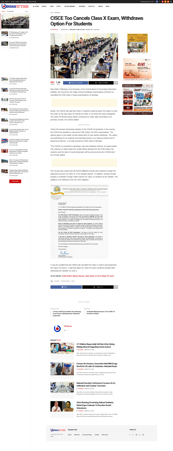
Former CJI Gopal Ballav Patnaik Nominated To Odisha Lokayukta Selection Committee (18, 151)
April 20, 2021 (64, 29)
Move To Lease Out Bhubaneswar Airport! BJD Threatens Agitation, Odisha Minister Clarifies (19, 161)
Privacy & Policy (87, 434)
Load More (15, 181)
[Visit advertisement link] (137, 44)
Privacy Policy (23, 1)
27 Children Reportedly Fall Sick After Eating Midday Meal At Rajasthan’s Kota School (18, 80)
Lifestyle (91, 6)
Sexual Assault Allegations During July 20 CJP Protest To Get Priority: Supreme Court (19, 121)
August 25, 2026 (89, 349)
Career (12, 1)
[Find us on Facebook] (157, 1)
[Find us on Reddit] (168, 1)
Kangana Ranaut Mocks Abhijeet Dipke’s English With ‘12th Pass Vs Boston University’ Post (18, 171)
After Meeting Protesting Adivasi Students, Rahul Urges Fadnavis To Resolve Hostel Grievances (19, 110)
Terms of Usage (32, 1)
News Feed (105, 434)
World (100, 6)
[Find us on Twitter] (160, 1)
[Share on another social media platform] (116, 83)
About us (7, 1)
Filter (26, 11)
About (69, 434)
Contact (17, 1)
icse (73, 281)
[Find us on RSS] (165, 1)
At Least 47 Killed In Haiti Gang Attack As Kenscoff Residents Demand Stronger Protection (17, 44)
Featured (78, 29)
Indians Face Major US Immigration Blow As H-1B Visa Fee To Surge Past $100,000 (19, 141)
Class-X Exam (65, 281)
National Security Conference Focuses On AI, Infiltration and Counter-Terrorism (17, 100)
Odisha (44, 6)
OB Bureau (55, 29)
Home (2, 1)
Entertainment (70, 6)
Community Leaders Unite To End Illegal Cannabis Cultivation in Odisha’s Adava (18, 131)
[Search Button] (171, 1)
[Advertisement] (15, 63)
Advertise (77, 434)
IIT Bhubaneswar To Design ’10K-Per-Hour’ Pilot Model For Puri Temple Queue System (18, 33)
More (107, 6)
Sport (58, 6)
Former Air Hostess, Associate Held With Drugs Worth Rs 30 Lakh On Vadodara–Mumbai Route (18, 90)
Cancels (57, 281)
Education (57, 12)
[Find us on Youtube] (162, 1)
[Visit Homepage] (14, 6)
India (52, 6)
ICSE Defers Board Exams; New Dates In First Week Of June (88, 276)
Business (82, 6)
